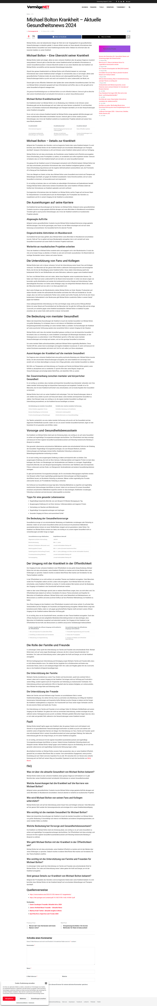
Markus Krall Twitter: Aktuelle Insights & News (46, 911)
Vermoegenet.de (33, 31)
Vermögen (110, 7)
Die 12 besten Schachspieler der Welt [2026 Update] (113, 68)
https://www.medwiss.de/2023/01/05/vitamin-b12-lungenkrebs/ (50, 894)
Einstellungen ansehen (38, 998)
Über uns (64, 1002)
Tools (101, 7)
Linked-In (86, 1002)
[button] (46, 983)
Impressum (31, 1002)
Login (128, 1)
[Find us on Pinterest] (123, 1)
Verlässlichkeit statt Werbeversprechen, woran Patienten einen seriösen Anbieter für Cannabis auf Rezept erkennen (113, 87)
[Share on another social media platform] (128, 37)
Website (64, 976)
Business (85, 7)
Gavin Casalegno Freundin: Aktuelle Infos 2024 (46, 904)
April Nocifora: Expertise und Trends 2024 (44, 914)
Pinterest (93, 1002)
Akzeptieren (9, 998)
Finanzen (93, 7)
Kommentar (31, 945)
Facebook (79, 1002)
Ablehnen (23, 998)
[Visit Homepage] (38, 7)
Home (28, 14)
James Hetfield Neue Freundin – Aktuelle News (46, 907)
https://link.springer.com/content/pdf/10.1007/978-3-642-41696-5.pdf (52, 897)
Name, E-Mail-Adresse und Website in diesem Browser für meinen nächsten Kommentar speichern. (58, 984)
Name (29, 968)
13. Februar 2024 (45, 31)
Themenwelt (121, 7)
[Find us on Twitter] (118, 1)
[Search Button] (129, 7)
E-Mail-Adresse (32, 976)
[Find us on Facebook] (116, 1)
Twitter (99, 1002)
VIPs (32, 14)
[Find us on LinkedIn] (121, 1)
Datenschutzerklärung (22, 1002)
